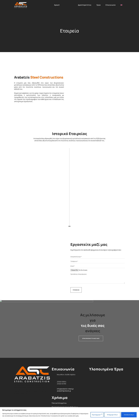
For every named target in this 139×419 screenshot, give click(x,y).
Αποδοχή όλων (129, 415)
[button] (91, 338)
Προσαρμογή (96, 415)
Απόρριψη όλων (112, 415)
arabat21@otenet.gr (64, 391)
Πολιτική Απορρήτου (59, 403)
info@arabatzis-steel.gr (65, 389)
